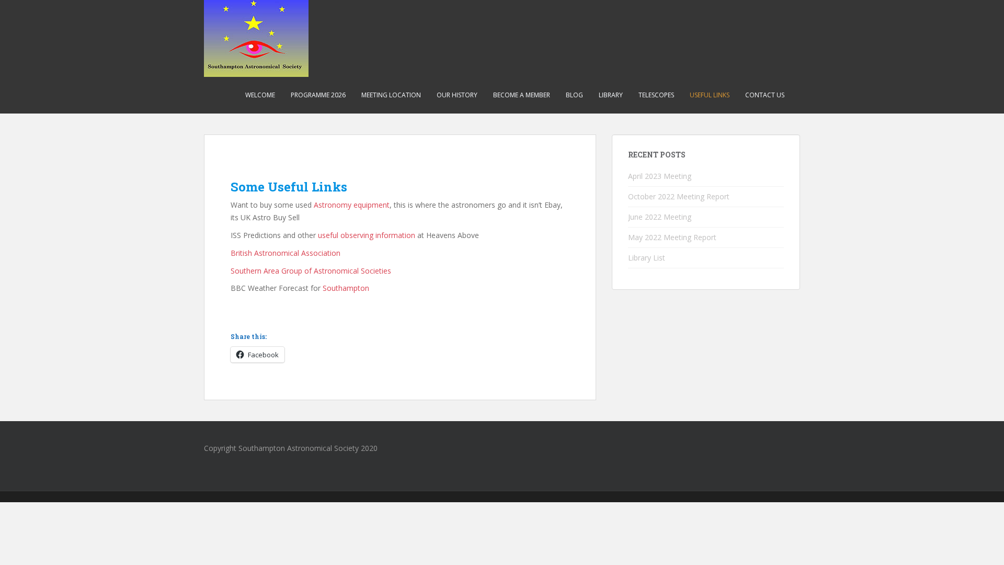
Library (611, 95)
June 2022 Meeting (659, 217)
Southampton (346, 288)
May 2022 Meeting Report (672, 237)
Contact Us (764, 95)
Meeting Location (391, 95)
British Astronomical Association (285, 253)
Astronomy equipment (352, 205)
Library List (646, 258)
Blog (574, 95)
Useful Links (709, 95)
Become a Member (521, 95)
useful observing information (366, 235)
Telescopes (656, 95)
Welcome (260, 95)
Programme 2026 (318, 95)
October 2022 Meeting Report (678, 196)
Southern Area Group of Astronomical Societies (311, 271)
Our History (457, 95)
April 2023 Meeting (659, 176)
